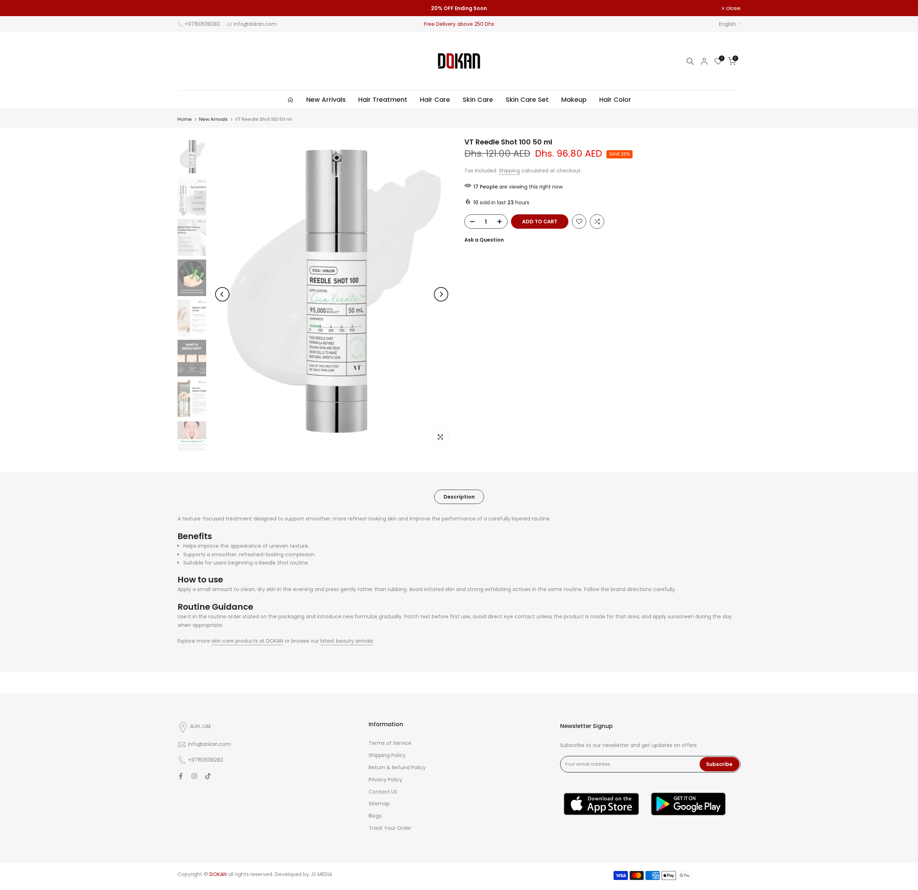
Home (185, 119)
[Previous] (222, 294)
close (189, 8)
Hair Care (435, 99)
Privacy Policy (385, 779)
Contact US (383, 791)
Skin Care (478, 99)
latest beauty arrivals (346, 640)
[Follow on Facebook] (181, 776)
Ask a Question (484, 239)
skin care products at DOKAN (247, 640)
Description (459, 496)
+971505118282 (202, 24)
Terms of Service (390, 743)
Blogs (375, 815)
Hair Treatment (382, 99)
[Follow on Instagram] (194, 776)
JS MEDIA (321, 874)
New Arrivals (326, 99)
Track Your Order (390, 828)
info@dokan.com (255, 24)
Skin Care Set (527, 99)
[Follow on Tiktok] (208, 776)
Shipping (509, 170)
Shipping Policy (387, 755)
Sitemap (379, 803)
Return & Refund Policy (397, 767)
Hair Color (615, 99)
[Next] (441, 294)
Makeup (574, 99)
